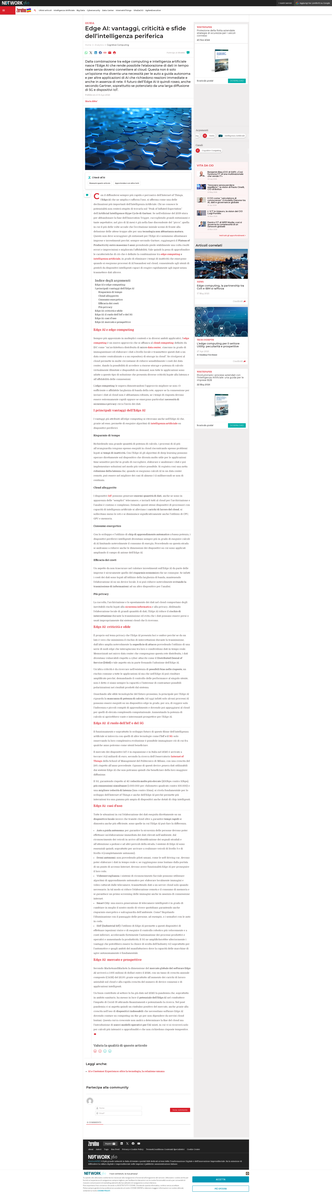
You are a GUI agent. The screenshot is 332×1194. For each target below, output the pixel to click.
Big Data (81, 10)
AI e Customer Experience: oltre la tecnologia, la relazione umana (126, 1071)
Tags (106, 1149)
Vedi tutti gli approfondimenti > (232, 235)
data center (154, 347)
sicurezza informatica (138, 607)
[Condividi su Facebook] (100, 53)
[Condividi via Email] (110, 53)
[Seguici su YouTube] (138, 1144)
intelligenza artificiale (164, 423)
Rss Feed (115, 1149)
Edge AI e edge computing (110, 284)
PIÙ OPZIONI (221, 1188)
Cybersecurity (93, 10)
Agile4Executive (153, 10)
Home (88, 45)
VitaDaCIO (138, 10)
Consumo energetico (110, 299)
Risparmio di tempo (110, 292)
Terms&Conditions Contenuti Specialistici (165, 1149)
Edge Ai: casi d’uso (105, 318)
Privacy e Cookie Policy (132, 1149)
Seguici (108, 1144)
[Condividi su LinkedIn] (96, 53)
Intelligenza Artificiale (64, 10)
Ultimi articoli (45, 10)
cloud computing (163, 343)
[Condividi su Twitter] (91, 53)
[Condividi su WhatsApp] (86, 53)
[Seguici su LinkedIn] (121, 1144)
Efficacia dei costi (108, 303)
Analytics (99, 45)
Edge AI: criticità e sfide (109, 311)
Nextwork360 (94, 1161)
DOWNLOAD (237, 81)
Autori (98, 1149)
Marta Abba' (91, 101)
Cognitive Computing (118, 45)
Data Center (108, 10)
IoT (110, 496)
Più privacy (105, 307)
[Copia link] (105, 53)
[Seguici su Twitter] (127, 1144)
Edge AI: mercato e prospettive (113, 322)
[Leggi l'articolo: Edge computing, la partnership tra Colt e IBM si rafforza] (221, 276)
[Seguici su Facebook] (133, 1144)
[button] (8, 10)
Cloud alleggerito (108, 296)
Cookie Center (193, 1149)
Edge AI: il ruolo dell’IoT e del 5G (113, 314)
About (90, 1149)
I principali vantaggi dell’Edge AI (114, 288)
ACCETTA (220, 1179)
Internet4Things (124, 10)
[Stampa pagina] (114, 53)
